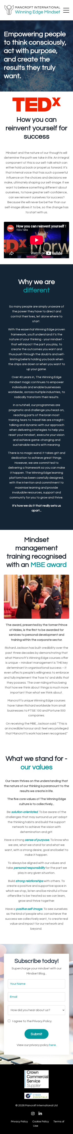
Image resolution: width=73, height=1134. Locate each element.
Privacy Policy (19, 1121)
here (52, 1045)
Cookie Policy (40, 1121)
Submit (36, 1034)
